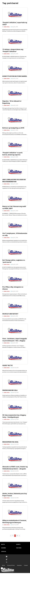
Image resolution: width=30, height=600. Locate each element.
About (3, 565)
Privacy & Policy (11, 565)
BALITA (3, 544)
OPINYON (3, 551)
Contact (26, 565)
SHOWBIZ (3, 547)
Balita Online (7, 26)
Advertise (19, 565)
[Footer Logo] (7, 569)
